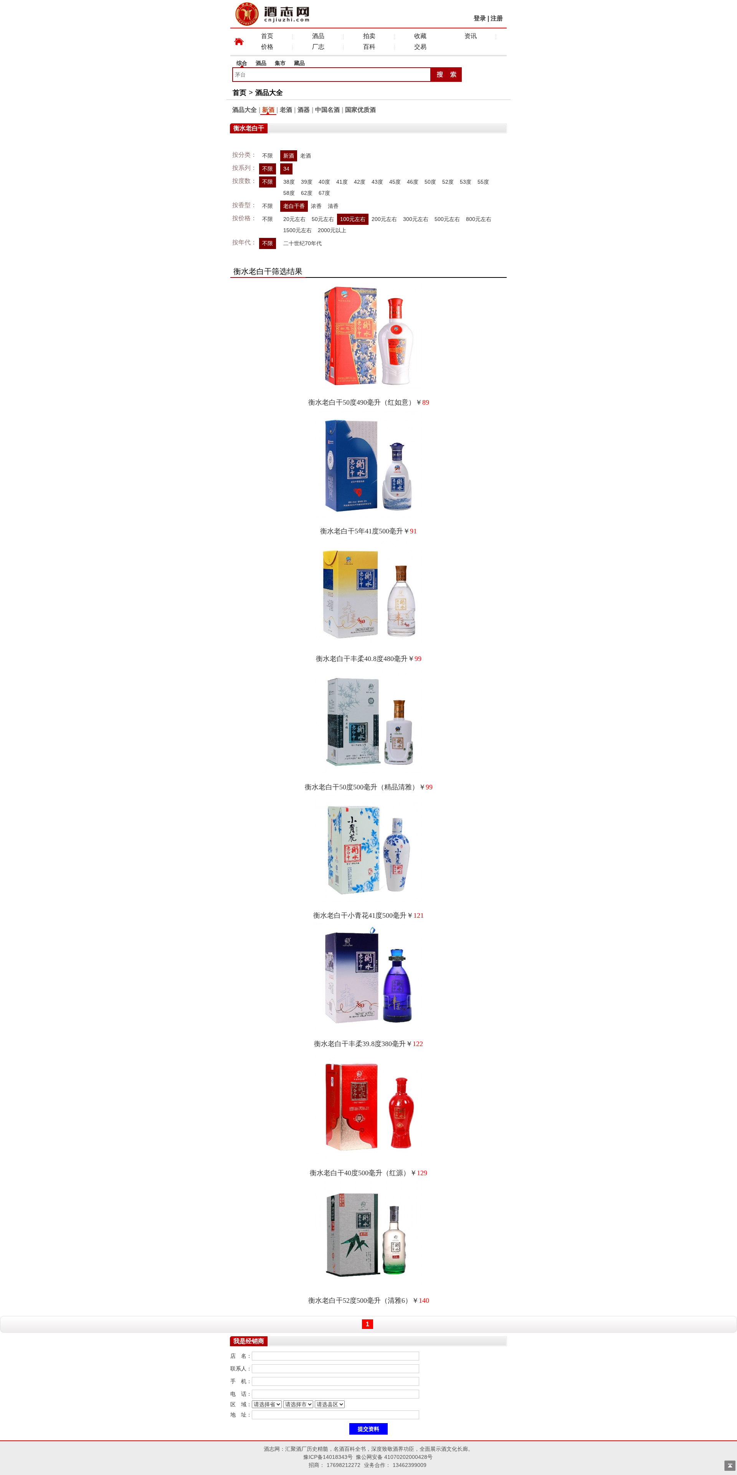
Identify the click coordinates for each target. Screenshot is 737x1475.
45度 (395, 182)
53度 (465, 182)
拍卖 (369, 36)
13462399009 (409, 1465)
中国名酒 (327, 109)
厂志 (318, 46)
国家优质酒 (360, 109)
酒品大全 (269, 92)
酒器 (303, 109)
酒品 (318, 36)
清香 (333, 206)
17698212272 (343, 1465)
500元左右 (447, 219)
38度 (289, 182)
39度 (306, 182)
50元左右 (323, 219)
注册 (497, 18)
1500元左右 (297, 230)
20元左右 (294, 219)
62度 (306, 193)
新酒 (268, 109)
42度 (359, 182)
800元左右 (478, 219)
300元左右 (415, 219)
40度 (324, 182)
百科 (369, 46)
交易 (420, 46)
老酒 (286, 109)
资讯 (470, 36)
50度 (430, 182)
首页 (267, 36)
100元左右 (352, 219)
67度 (324, 193)
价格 (267, 46)
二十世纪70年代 (302, 243)
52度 (448, 182)
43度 (377, 182)
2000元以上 (332, 230)
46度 (412, 182)
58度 (289, 193)
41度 (342, 182)
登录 (480, 18)
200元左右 (384, 219)
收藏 (420, 36)
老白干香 (294, 206)
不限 (267, 156)
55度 (483, 182)
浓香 (316, 206)
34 (286, 169)
